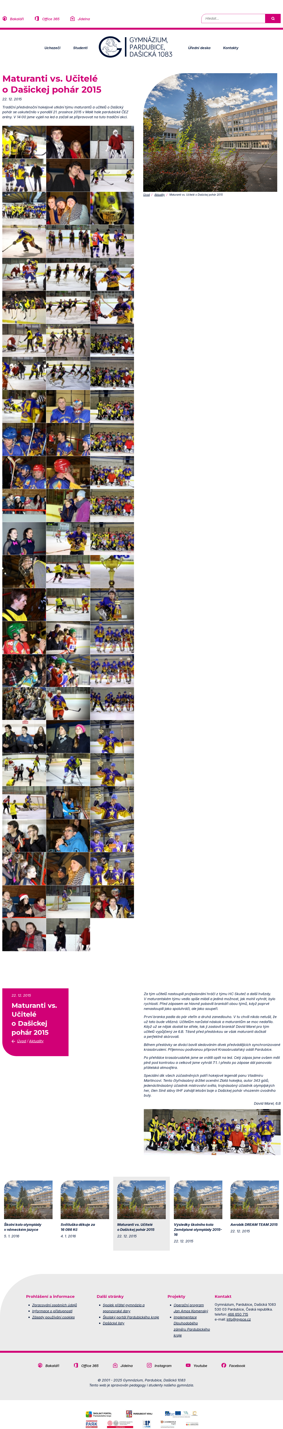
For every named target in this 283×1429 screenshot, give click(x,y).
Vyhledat (272, 18)
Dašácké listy (113, 1323)
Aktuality (159, 194)
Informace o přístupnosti (52, 1311)
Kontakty (231, 48)
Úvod (146, 194)
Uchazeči (52, 48)
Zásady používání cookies (53, 1317)
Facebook (237, 1366)
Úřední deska (199, 48)
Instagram (163, 1366)
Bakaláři (17, 19)
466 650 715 (238, 1314)
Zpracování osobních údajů (54, 1305)
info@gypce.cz (239, 1319)
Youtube (200, 1366)
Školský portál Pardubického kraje (131, 1317)
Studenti (80, 48)
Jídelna (84, 19)
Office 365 (50, 19)
